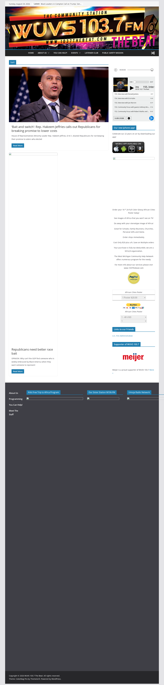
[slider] (152, 69)
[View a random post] (153, 53)
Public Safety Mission (112, 53)
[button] (48, 53)
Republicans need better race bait (32, 351)
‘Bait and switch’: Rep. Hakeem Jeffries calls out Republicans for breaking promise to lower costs (56, 129)
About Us (13, 393)
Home (31, 53)
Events (74, 53)
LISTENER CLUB (91, 53)
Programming (15, 399)
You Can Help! (60, 53)
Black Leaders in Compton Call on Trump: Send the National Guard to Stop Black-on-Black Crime (62, 4)
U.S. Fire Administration (122, 336)
